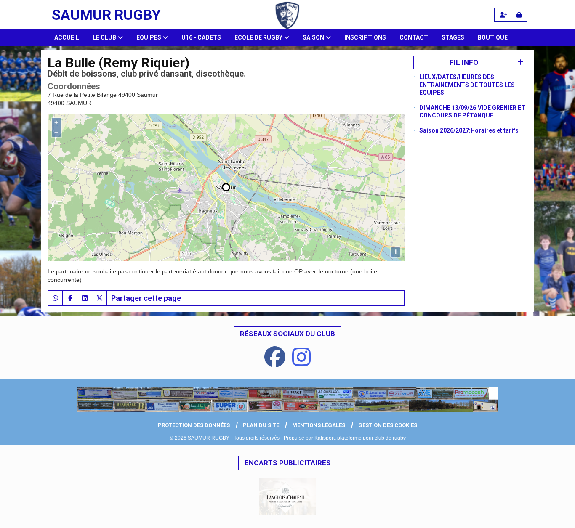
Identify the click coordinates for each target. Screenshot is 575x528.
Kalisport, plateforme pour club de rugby (360, 438)
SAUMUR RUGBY (106, 14)
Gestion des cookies (387, 425)
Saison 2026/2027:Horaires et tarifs (469, 130)
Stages (453, 37)
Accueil (66, 37)
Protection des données (194, 425)
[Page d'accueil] (287, 399)
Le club (104, 37)
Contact (413, 37)
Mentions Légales (318, 425)
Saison (313, 37)
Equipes (148, 37)
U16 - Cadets (201, 37)
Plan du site (261, 425)
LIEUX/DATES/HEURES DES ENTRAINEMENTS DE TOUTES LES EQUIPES (467, 85)
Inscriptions (365, 37)
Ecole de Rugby (258, 37)
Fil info (464, 62)
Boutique (493, 37)
